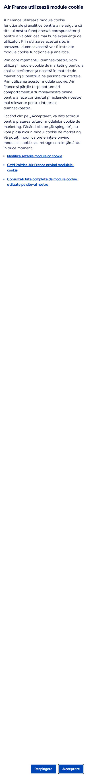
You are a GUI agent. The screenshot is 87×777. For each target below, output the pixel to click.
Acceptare (71, 769)
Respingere (43, 769)
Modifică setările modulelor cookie (34, 156)
